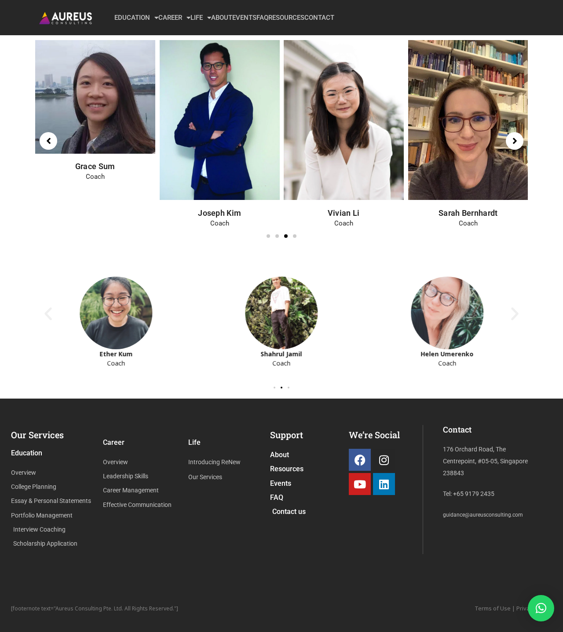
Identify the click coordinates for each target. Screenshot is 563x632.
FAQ (262, 18)
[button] (268, 236)
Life (196, 18)
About (221, 18)
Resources (286, 18)
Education (132, 18)
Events (244, 18)
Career (170, 18)
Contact (319, 18)
